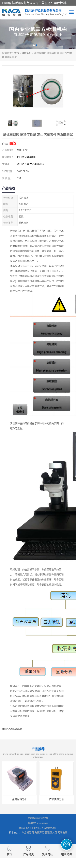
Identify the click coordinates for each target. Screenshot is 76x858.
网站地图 (62, 832)
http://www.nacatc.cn (12, 728)
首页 (16, 53)
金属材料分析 (19, 799)
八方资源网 (28, 832)
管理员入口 (51, 832)
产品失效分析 (56, 799)
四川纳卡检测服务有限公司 (31, 828)
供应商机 (26, 53)
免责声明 (39, 832)
